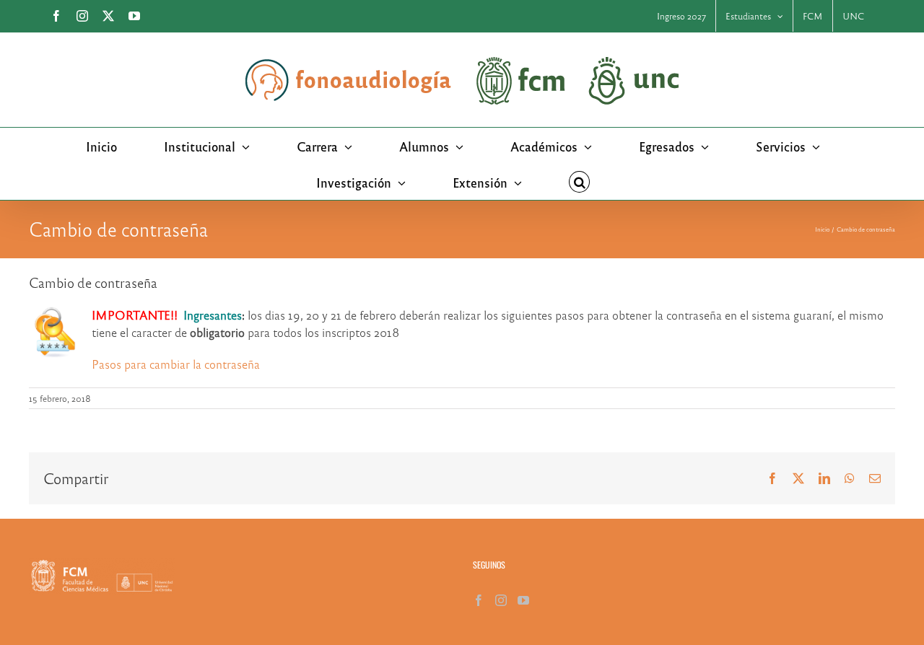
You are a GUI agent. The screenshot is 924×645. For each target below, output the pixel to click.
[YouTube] (523, 600)
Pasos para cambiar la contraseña (176, 364)
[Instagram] (501, 600)
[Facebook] (478, 600)
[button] (579, 182)
